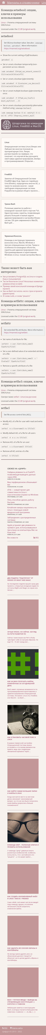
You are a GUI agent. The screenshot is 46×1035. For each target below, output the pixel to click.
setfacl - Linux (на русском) (25, 397)
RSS (37, 537)
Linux (3, 22)
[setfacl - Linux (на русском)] (43, 408)
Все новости (12, 537)
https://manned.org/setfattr (16, 332)
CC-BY (20, 29)
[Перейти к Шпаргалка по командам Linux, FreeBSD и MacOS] (23, 125)
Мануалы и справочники (23, 2)
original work (29, 29)
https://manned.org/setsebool (17, 48)
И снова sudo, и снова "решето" (16, 296)
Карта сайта (17, 1028)
